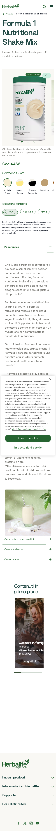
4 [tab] (38, 672)
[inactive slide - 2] (28, 141)
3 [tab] (31, 672)
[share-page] (46, 75)
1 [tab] (17, 672)
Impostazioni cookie (28, 447)
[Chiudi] (50, 379)
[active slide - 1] (22, 141)
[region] (28, 416)
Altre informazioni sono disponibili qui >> (29, 429)
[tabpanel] (33, 633)
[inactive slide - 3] (34, 141)
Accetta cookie (28, 438)
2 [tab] (24, 672)
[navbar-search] (44, 6)
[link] (52, 6)
